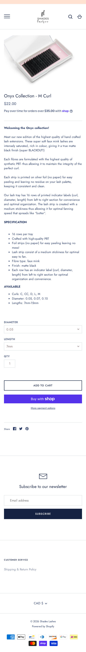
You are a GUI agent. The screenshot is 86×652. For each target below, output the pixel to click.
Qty (7, 356)
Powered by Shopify (43, 626)
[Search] (70, 16)
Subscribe (43, 514)
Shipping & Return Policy (20, 569)
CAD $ (38, 603)
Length (9, 339)
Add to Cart (43, 385)
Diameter (11, 322)
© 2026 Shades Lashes (43, 621)
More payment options (43, 408)
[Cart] (79, 16)
